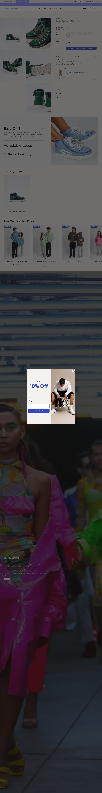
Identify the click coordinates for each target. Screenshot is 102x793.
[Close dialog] (73, 370)
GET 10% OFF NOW (39, 410)
